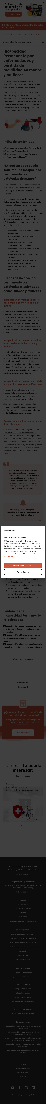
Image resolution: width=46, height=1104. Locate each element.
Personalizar (21, 572)
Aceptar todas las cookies (23, 565)
